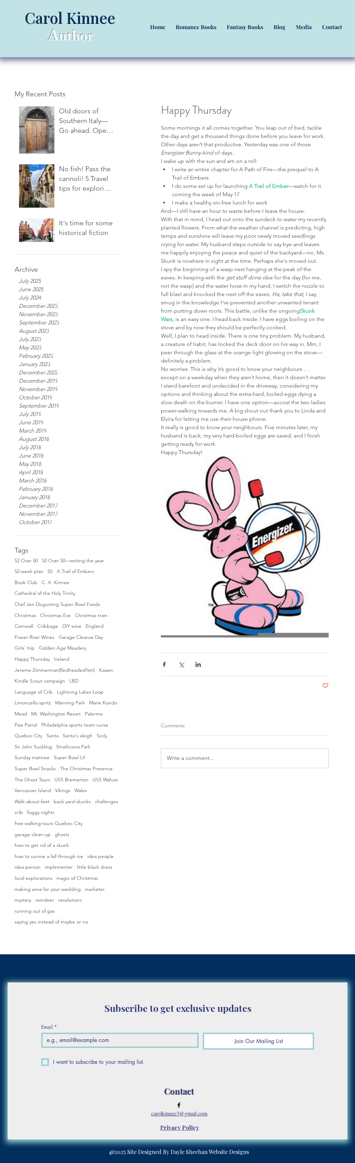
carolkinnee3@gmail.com (179, 1113)
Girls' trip (25, 648)
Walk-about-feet (32, 801)
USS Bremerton (71, 779)
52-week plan (29, 571)
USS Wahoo (105, 779)
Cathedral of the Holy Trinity (45, 593)
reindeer (44, 900)
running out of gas (35, 911)
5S (50, 571)
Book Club (26, 582)
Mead (21, 714)
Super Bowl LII (69, 757)
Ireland (61, 659)
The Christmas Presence (86, 768)
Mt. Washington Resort (56, 714)
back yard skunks (72, 801)
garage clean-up (33, 834)
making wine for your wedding (48, 889)
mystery (23, 900)
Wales (81, 790)
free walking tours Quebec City (49, 823)
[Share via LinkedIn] (198, 664)
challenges (106, 801)
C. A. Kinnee (55, 582)
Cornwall (24, 626)
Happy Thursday (32, 659)
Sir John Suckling (33, 747)
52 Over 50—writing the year (73, 560)
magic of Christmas (77, 878)
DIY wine (71, 626)
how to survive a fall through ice (49, 856)
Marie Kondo (103, 703)
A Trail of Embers (75, 571)
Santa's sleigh (78, 735)
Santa (52, 735)
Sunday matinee (32, 757)
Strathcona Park (73, 747)
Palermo (94, 714)
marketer (95, 889)
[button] (196, 27)
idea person (28, 867)
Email (49, 1027)
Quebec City (28, 735)
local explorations (33, 878)
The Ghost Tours (32, 779)
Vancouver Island (33, 790)
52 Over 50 (26, 560)
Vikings (62, 790)
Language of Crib (34, 692)
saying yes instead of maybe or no (51, 922)
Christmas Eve (55, 615)
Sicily (102, 735)
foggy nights (40, 812)
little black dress (94, 867)
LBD (73, 681)
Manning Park (70, 703)
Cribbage (47, 626)
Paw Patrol (26, 725)
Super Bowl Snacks (35, 768)
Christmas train (91, 615)
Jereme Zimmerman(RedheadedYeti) (55, 670)
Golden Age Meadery (62, 648)
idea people (100, 856)
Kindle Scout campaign (40, 681)
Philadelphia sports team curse (74, 725)
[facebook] (178, 1105)
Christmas (25, 615)
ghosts (62, 834)
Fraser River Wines (34, 637)
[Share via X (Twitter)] (181, 664)
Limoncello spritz (33, 703)
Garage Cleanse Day (81, 637)
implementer (59, 867)
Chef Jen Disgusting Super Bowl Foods (57, 604)
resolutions (70, 900)
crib (19, 812)
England (95, 626)
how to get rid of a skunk (42, 845)
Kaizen (106, 670)
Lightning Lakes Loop (80, 692)
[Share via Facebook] (164, 664)
